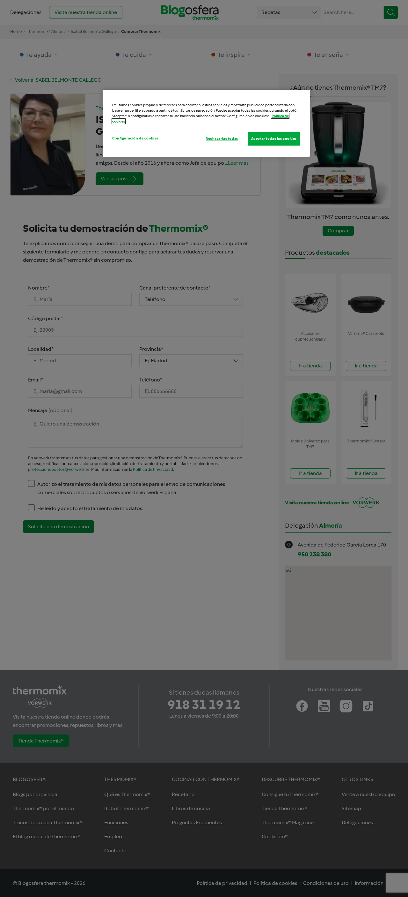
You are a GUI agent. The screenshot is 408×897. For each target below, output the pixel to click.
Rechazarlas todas (222, 138)
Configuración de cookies (135, 138)
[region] (206, 123)
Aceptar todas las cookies (274, 138)
